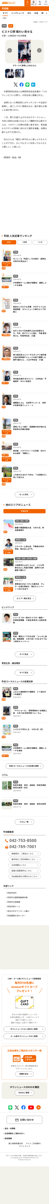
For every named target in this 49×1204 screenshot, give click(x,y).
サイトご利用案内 (33, 1143)
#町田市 (7, 157)
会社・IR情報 (10, 1128)
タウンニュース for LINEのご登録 (24, 1029)
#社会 (14, 157)
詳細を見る (23, 1074)
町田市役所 (12, 893)
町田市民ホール (13, 907)
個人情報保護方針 (15, 1143)
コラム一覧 (23, 822)
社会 (36, 13)
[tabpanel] (24, 53)
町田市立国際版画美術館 (17, 897)
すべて (5, 13)
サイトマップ (24, 1146)
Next (39, 50)
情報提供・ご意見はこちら (22, 854)
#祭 (19, 157)
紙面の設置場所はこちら (22, 871)
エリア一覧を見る (24, 598)
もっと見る (23, 494)
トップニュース (17, 13)
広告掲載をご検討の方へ (15, 1133)
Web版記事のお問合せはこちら (24, 876)
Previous (9, 50)
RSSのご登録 (24, 1093)
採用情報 (8, 1138)
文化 (29, 13)
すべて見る (23, 654)
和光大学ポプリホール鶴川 (18, 911)
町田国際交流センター (16, 916)
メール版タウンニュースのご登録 (24, 1036)
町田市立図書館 (13, 902)
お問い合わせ (27, 1119)
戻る (5, 18)
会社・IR (33, 4)
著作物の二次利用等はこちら (23, 859)
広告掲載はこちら (19, 865)
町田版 (5, 8)
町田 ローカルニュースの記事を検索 (24, 766)
